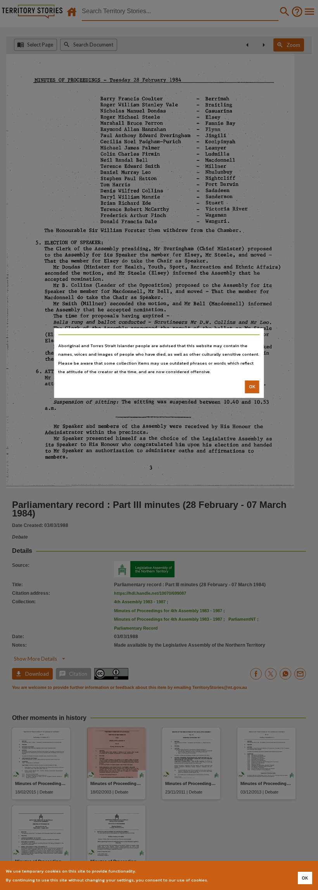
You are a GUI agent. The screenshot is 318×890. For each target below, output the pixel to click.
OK (252, 386)
